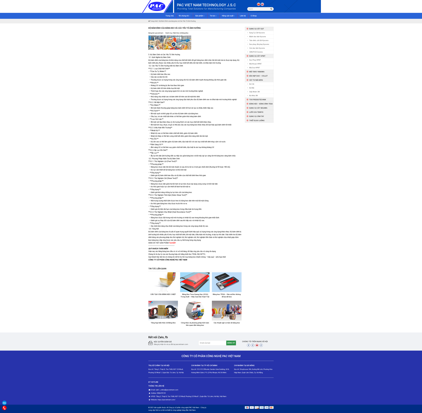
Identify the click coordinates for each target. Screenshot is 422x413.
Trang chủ (170, 16)
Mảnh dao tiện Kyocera (257, 37)
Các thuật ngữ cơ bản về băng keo (227, 323)
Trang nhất (154, 21)
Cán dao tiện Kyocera (257, 48)
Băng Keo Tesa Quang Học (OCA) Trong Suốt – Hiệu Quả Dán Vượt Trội (195, 295)
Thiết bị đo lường (257, 121)
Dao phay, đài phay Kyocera (259, 44)
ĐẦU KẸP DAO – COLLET (258, 76)
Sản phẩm (199, 16)
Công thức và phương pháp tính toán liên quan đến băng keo (195, 324)
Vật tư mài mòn (256, 80)
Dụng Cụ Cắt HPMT (257, 56)
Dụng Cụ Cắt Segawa (258, 108)
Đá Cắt (251, 84)
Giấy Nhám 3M (254, 92)
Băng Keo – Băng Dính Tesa (261, 104)
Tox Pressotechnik (257, 100)
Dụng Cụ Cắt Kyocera (257, 33)
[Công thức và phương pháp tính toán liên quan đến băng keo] (195, 310)
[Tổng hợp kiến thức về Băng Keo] (163, 310)
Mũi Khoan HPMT (255, 64)
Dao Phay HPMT (255, 60)
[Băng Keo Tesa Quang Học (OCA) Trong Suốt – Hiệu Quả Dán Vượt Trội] (195, 282)
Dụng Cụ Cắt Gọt (256, 29)
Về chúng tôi (184, 16)
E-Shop (254, 16)
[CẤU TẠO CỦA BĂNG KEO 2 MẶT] (163, 282)
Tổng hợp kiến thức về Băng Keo (163, 323)
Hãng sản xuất (228, 16)
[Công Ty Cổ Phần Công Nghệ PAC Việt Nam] (160, 6)
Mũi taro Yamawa (256, 72)
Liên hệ (243, 16)
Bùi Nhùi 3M (253, 96)
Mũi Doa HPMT (254, 68)
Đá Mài (251, 88)
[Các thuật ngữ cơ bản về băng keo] (226, 310)
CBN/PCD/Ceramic (256, 52)
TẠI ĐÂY (172, 243)
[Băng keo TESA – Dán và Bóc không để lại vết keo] (226, 282)
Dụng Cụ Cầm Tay (256, 116)
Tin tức (213, 16)
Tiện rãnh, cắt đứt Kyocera (258, 40)
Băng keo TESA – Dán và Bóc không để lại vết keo (227, 295)
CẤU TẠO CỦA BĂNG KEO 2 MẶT (163, 294)
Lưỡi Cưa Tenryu (256, 112)
